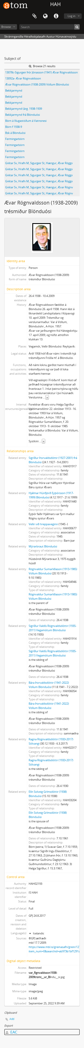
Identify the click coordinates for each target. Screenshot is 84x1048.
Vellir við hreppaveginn (43, 524)
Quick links (56, 16)
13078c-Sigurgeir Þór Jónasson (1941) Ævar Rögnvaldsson (41, 72)
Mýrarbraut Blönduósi (43, 546)
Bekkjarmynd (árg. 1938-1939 (23, 109)
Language (45, 16)
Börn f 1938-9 (13, 127)
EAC (13, 1032)
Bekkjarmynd (13, 90)
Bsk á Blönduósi (15, 133)
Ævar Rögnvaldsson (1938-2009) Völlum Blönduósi (37, 84)
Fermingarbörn (15, 139)
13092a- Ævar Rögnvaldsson (23, 78)
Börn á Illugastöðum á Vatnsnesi (26, 121)
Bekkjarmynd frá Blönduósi (22, 115)
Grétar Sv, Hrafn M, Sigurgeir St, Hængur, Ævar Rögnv (39, 187)
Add (11, 1019)
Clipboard (34, 16)
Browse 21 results (43, 66)
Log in (71, 16)
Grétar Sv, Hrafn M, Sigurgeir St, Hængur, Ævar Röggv (39, 163)
